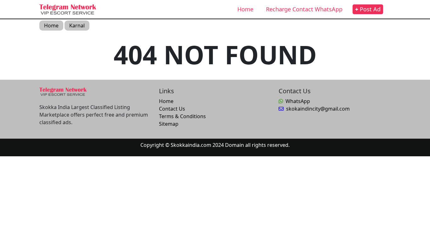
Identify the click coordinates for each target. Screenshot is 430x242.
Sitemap (168, 123)
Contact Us (172, 108)
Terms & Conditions (182, 116)
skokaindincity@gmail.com (318, 108)
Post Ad (368, 9)
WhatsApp (298, 101)
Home (245, 9)
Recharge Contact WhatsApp (304, 9)
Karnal (77, 25)
